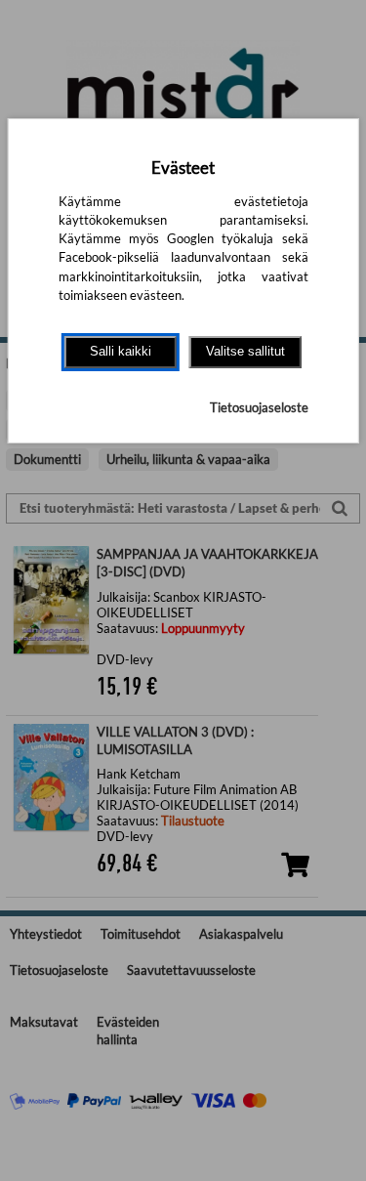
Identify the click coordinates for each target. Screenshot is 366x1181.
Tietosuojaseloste (259, 407)
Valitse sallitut (245, 351)
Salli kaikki (120, 351)
